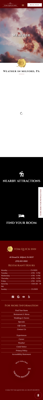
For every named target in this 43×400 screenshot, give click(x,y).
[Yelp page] (29, 297)
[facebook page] (13, 297)
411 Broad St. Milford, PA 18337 (21, 257)
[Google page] (19, 297)
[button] (23, 5)
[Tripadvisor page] (24, 297)
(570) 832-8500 (21, 261)
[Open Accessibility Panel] (38, 395)
